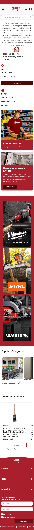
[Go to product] (14, 413)
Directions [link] (17, 83)
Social (4, 468)
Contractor (7, 514)
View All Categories (9, 383)
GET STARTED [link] (10, 187)
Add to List (16, 445)
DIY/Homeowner (9, 517)
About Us (6, 489)
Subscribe (23, 521)
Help (3, 479)
